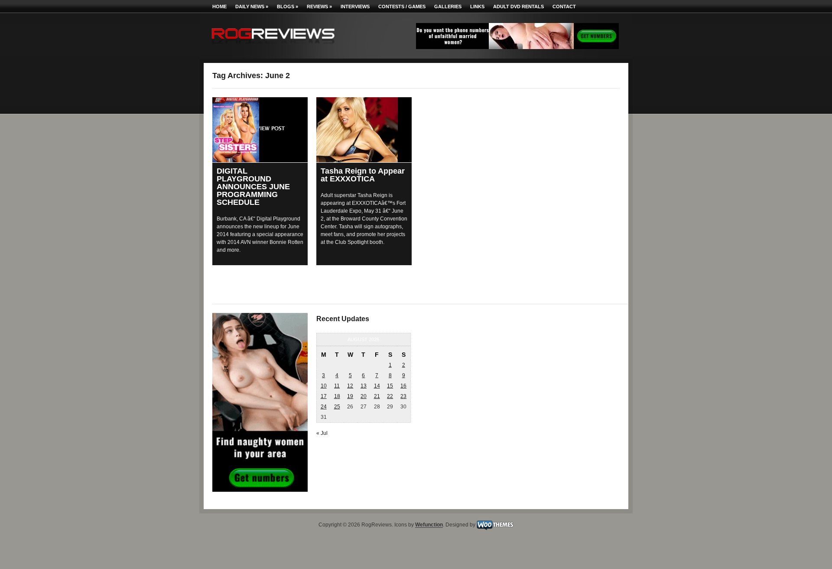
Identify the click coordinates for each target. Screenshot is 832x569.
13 (364, 386)
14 (377, 386)
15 (390, 386)
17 (324, 396)
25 (337, 407)
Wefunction (429, 525)
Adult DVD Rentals (518, 6)
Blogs (287, 6)
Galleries (448, 6)
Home (219, 6)
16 (403, 386)
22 (390, 396)
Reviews (319, 6)
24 (324, 407)
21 (377, 396)
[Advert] (517, 47)
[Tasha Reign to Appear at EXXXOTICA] (364, 129)
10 (324, 386)
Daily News (251, 6)
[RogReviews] (273, 45)
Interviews (355, 6)
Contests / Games (402, 6)
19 (350, 396)
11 (337, 386)
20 (364, 396)
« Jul (322, 433)
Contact (564, 6)
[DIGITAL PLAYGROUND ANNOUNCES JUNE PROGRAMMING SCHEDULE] (260, 129)
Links (477, 6)
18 (337, 396)
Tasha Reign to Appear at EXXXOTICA (363, 175)
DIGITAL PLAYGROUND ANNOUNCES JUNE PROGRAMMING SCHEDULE (253, 187)
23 (403, 396)
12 (350, 386)
